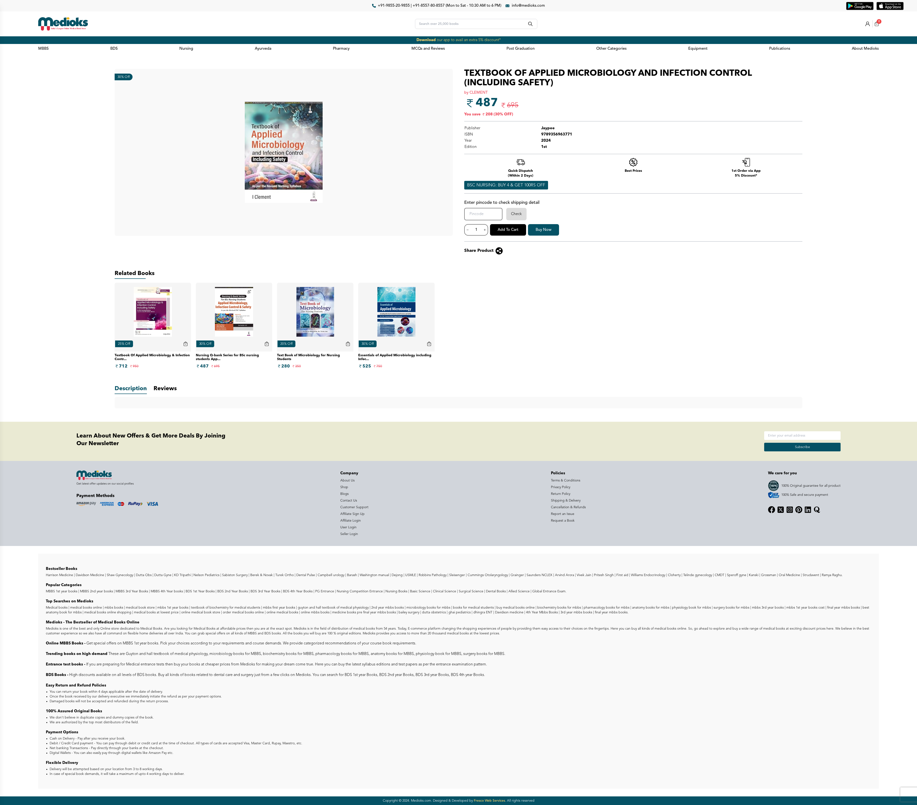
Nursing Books (395, 591)
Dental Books (495, 591)
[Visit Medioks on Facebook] (771, 509)
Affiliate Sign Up (352, 514)
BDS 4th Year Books (297, 591)
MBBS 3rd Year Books (131, 591)
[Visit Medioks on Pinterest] (798, 509)
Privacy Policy (560, 487)
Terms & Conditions (565, 480)
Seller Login (349, 534)
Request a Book (563, 520)
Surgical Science (470, 591)
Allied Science (518, 591)
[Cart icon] (185, 344)
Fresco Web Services (489, 800)
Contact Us (348, 500)
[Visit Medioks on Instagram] (789, 509)
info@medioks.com (528, 6)
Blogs (344, 494)
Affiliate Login (350, 520)
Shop (344, 487)
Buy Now (543, 230)
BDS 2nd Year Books (232, 591)
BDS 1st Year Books (200, 591)
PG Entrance (324, 591)
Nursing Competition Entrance (359, 591)
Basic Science (419, 591)
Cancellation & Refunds (568, 507)
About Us (347, 480)
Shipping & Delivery (566, 500)
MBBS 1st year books (62, 591)
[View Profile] (867, 24)
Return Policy (560, 494)
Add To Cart (508, 230)
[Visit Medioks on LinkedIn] (807, 509)
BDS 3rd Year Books (265, 591)
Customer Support (354, 507)
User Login (348, 527)
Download (426, 40)
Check (516, 214)
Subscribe (802, 447)
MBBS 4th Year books (166, 591)
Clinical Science (444, 591)
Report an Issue (562, 514)
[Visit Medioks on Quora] (817, 509)
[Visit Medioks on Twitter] (780, 509)
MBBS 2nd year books (96, 591)
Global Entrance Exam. (548, 591)
